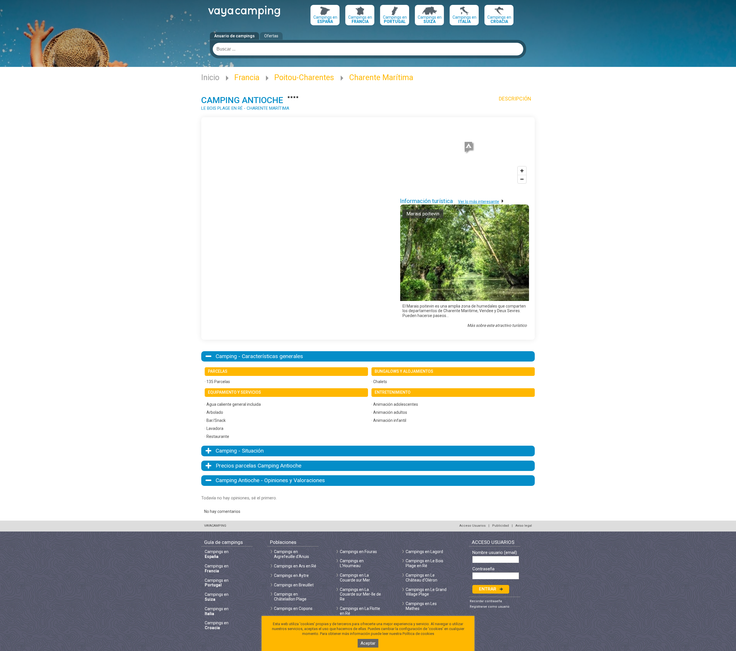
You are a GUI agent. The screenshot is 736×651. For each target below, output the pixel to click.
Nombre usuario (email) (494, 552)
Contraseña (483, 569)
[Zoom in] (522, 171)
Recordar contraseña (486, 601)
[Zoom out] (522, 179)
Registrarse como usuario (489, 606)
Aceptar (368, 643)
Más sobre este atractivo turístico (497, 325)
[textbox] (368, 49)
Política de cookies (418, 633)
